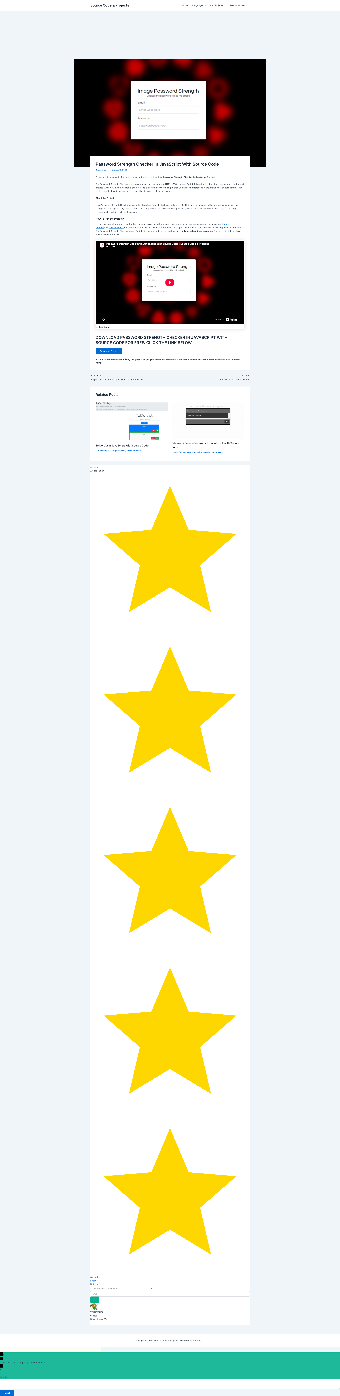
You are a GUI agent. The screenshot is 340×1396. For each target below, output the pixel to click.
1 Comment (101, 450)
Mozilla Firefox (116, 227)
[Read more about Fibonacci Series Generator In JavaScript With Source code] (208, 420)
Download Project (109, 351)
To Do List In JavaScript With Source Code (122, 445)
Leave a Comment (180, 452)
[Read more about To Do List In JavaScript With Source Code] (132, 421)
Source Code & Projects (109, 5)
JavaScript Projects (116, 450)
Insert (7, 1393)
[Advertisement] (170, 30)
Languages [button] (197, 5)
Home (185, 5)
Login (93, 1280)
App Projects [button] (216, 5)
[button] (204, 5)
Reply (4, 1377)
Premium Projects (239, 5)
